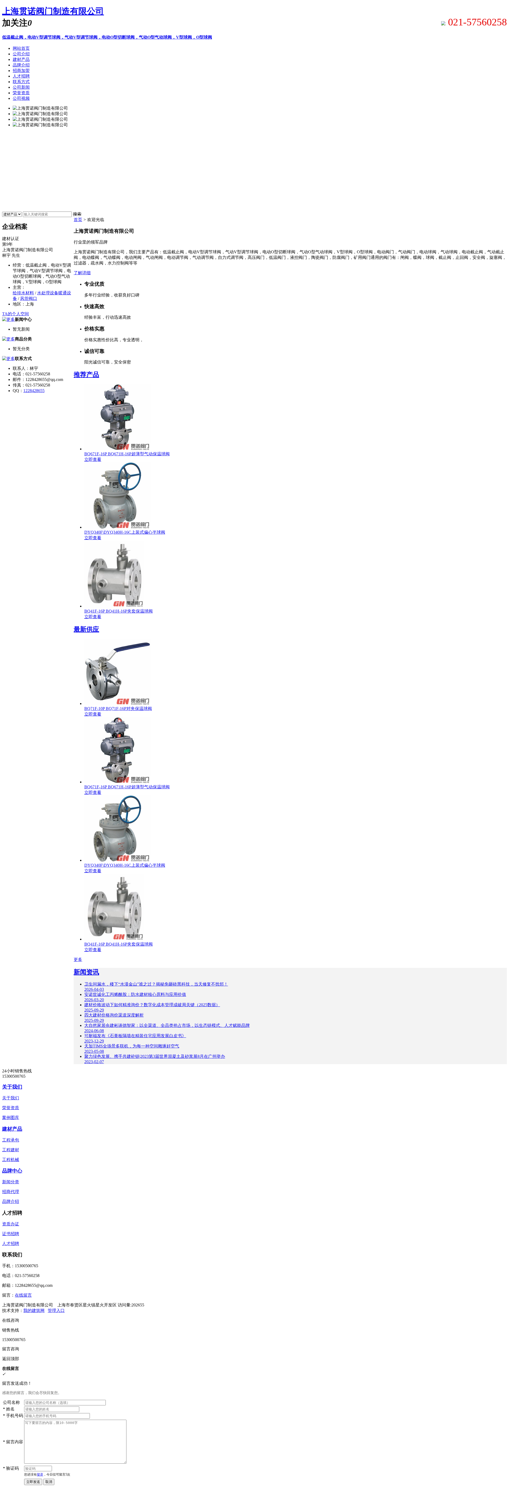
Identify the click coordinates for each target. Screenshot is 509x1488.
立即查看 (92, 459)
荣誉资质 (10, 1107)
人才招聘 (10, 1243)
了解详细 (82, 273)
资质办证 (10, 1224)
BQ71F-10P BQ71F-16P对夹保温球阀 (118, 708)
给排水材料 (23, 293)
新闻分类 (10, 1182)
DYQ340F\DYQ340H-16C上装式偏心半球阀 (124, 532)
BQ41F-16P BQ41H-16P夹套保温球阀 (118, 611)
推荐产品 (86, 374)
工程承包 (10, 1140)
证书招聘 (10, 1233)
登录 (40, 1474)
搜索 (77, 214)
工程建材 (10, 1150)
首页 (78, 219)
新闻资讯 (86, 972)
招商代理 (10, 1191)
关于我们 (12, 1087)
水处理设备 (47, 293)
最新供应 (86, 629)
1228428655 (34, 390)
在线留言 (23, 1295)
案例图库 (10, 1117)
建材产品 (12, 1129)
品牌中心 (12, 1171)
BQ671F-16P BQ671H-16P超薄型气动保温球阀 (127, 454)
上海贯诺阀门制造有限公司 (53, 11)
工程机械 (10, 1159)
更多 (78, 959)
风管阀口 (28, 298)
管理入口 (56, 1310)
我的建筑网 (34, 1310)
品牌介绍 (10, 1201)
